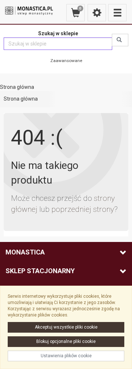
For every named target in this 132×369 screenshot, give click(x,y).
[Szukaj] (120, 40)
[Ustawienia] (97, 12)
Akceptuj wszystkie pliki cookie (66, 327)
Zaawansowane (66, 60)
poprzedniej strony (82, 209)
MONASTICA (25, 252)
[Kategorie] (117, 12)
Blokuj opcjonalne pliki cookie (66, 341)
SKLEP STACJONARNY (40, 271)
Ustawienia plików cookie (66, 355)
